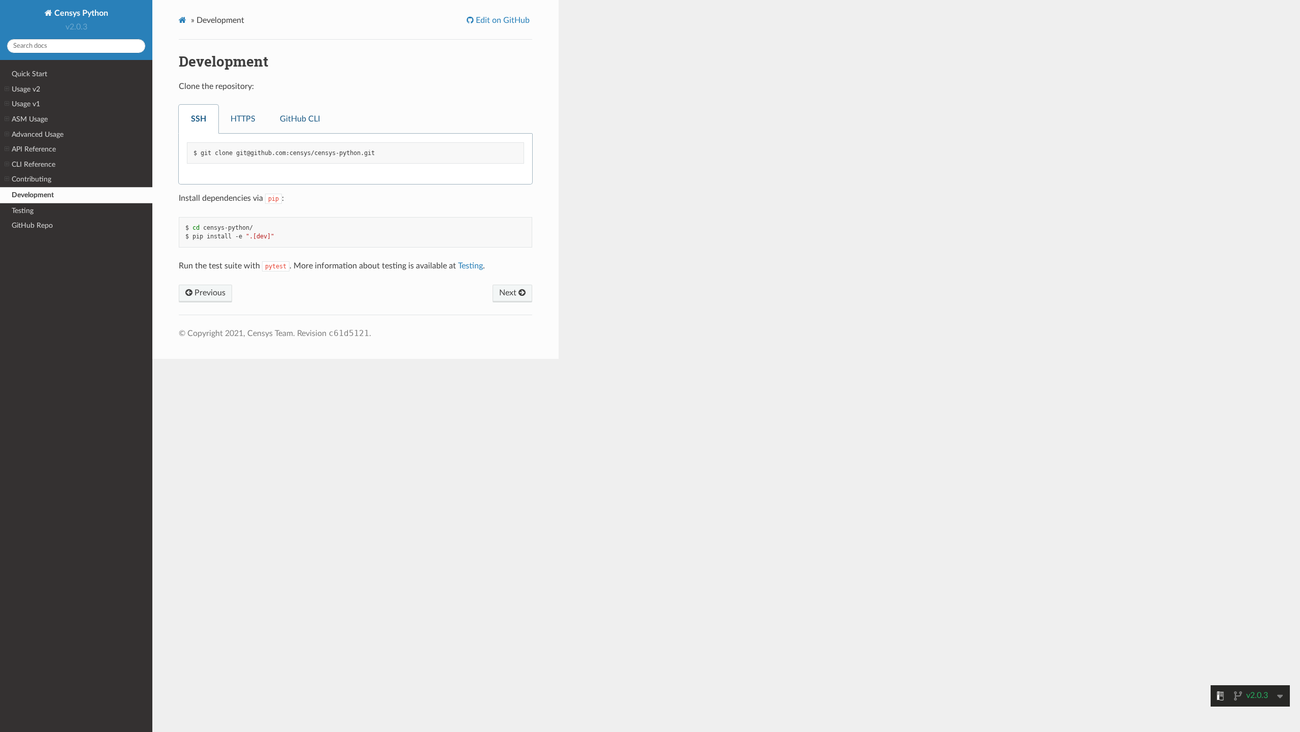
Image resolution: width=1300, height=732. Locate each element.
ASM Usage (30, 119)
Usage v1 (26, 104)
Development (33, 195)
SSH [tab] (198, 119)
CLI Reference (33, 164)
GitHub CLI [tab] (300, 119)
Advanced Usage (37, 134)
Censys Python (80, 13)
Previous (208, 293)
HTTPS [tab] (243, 119)
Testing (23, 211)
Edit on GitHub (502, 20)
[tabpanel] (355, 159)
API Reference (34, 149)
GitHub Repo (32, 225)
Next (508, 293)
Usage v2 (26, 89)
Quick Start (29, 74)
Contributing (31, 179)
